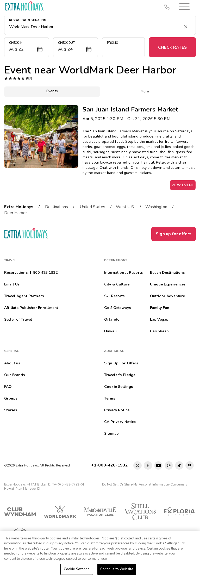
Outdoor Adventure (167, 296)
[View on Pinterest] (189, 465)
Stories (10, 410)
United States (92, 207)
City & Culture (116, 284)
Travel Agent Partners (24, 296)
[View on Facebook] (148, 465)
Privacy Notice (116, 410)
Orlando (112, 319)
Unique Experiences (168, 284)
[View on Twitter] (137, 465)
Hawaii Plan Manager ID (22, 489)
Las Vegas (159, 319)
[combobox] (94, 27)
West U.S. (125, 207)
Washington (156, 207)
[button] (184, 6)
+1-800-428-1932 (110, 465)
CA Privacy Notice (120, 421)
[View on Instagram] (169, 465)
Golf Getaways (117, 307)
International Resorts (123, 272)
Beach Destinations (167, 272)
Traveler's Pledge (119, 374)
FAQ (8, 386)
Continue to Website (116, 569)
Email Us (12, 284)
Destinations (56, 207)
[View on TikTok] (179, 465)
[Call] (167, 7)
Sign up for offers (173, 234)
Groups (10, 398)
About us (12, 363)
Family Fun (159, 307)
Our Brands (14, 374)
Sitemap (111, 433)
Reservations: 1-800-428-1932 (31, 272)
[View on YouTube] (158, 465)
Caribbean (159, 331)
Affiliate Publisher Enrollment (31, 307)
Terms (109, 398)
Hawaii (110, 331)
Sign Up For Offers (121, 363)
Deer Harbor (15, 213)
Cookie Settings (77, 569)
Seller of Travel (18, 319)
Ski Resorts (114, 296)
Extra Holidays (18, 207)
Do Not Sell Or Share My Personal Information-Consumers (145, 484)
